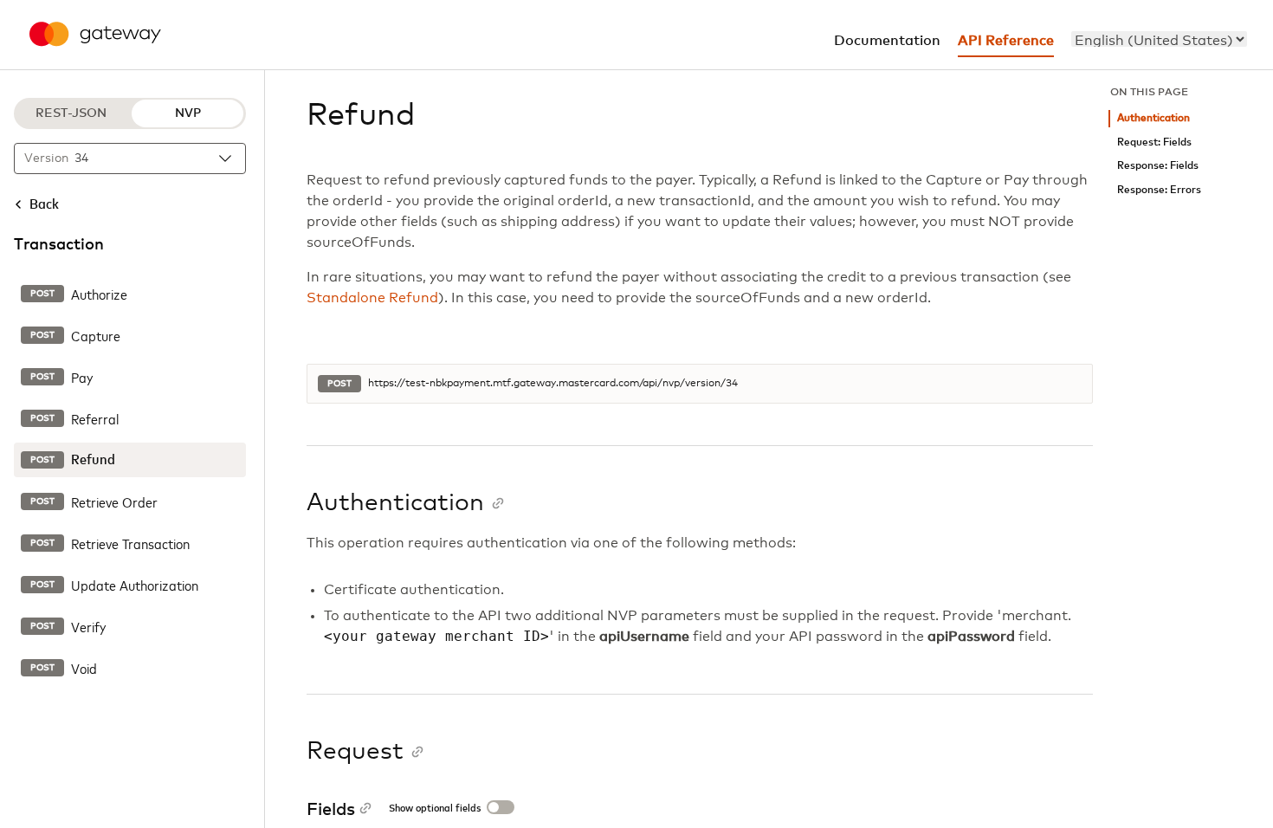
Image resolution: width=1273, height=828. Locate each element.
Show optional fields (435, 809)
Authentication (1153, 118)
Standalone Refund (372, 298)
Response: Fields (1158, 165)
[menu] (1159, 39)
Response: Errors (1159, 190)
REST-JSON (71, 113)
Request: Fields (1154, 142)
